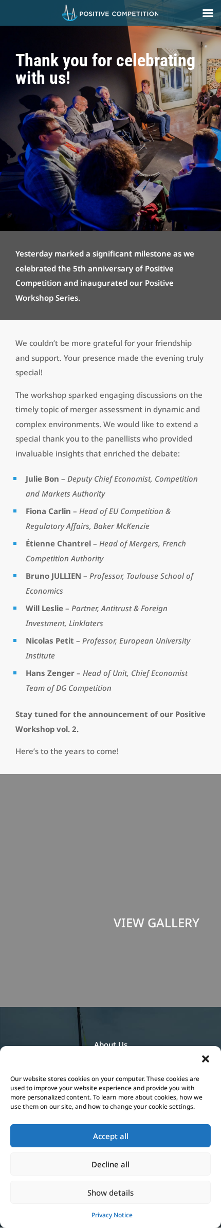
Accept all (110, 1136)
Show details (110, 1192)
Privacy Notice (112, 1215)
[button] (205, 1059)
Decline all (110, 1164)
